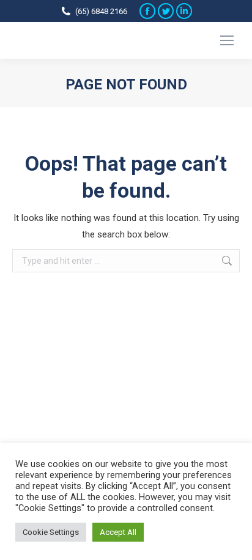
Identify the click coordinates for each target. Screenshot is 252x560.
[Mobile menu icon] (226, 40)
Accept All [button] (118, 532)
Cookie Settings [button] (51, 532)
